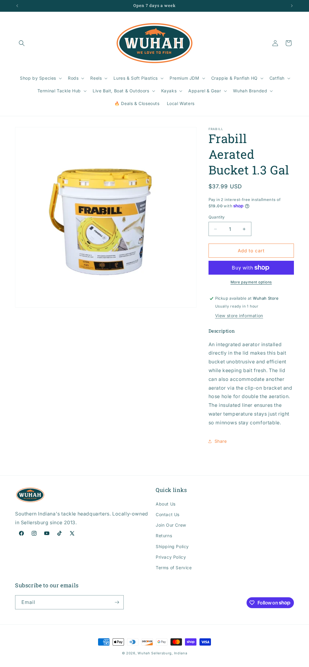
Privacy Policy (171, 557)
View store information (239, 315)
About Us (166, 503)
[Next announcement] (291, 5)
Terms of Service (174, 567)
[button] (21, 43)
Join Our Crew (171, 525)
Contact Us (168, 514)
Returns (164, 535)
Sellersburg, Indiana (169, 653)
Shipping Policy (172, 546)
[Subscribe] (116, 602)
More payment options (251, 282)
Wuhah (144, 653)
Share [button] (221, 441)
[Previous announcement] (17, 5)
